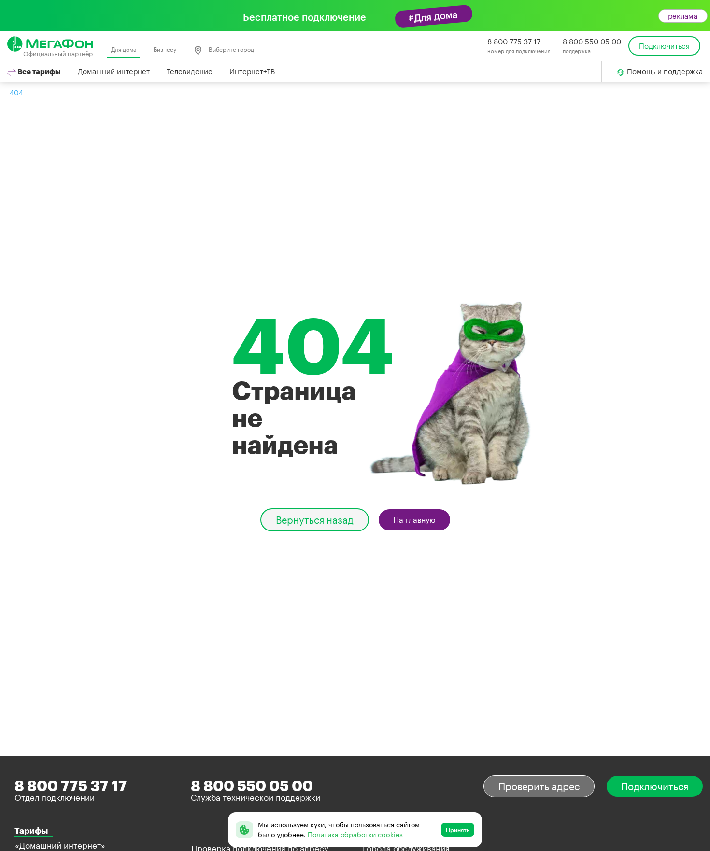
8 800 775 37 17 (513, 41)
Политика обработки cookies (355, 834)
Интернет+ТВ (252, 71)
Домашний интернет (114, 71)
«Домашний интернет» (60, 845)
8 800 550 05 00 (592, 41)
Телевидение (190, 71)
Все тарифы (38, 71)
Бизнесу (165, 49)
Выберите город (230, 49)
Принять (457, 829)
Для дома (123, 49)
